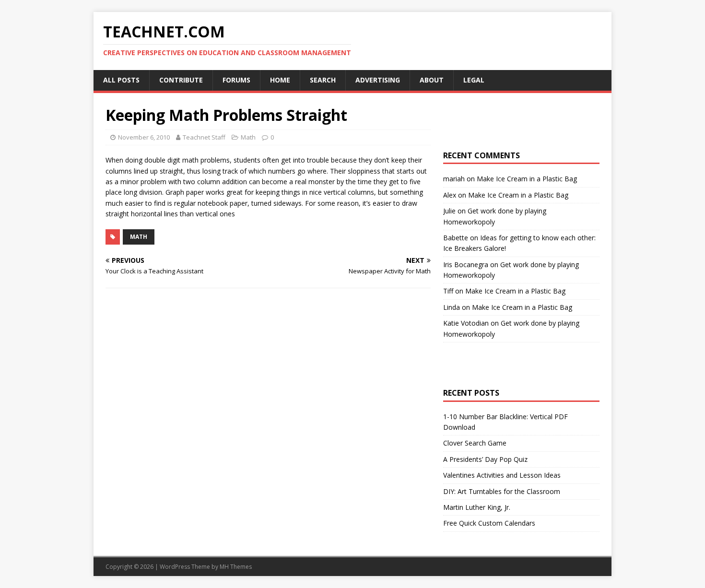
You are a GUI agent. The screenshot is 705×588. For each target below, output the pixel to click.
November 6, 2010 (144, 137)
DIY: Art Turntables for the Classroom (501, 491)
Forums (236, 79)
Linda (451, 307)
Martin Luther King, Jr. (476, 507)
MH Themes (236, 567)
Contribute (181, 79)
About (432, 79)
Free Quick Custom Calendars (489, 523)
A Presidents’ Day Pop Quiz (485, 459)
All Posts (121, 79)
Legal (473, 79)
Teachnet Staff (204, 137)
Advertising (377, 79)
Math (248, 137)
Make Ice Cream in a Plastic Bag (527, 178)
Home (280, 79)
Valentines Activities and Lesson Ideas (502, 475)
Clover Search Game (474, 442)
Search (323, 79)
